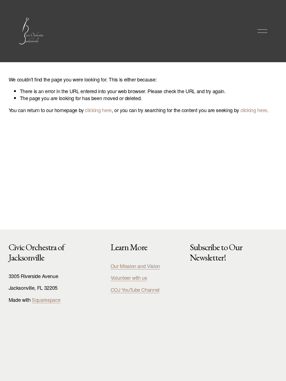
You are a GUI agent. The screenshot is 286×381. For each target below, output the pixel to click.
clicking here (98, 110)
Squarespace (46, 299)
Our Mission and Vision (135, 265)
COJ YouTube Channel (135, 289)
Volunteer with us (129, 277)
